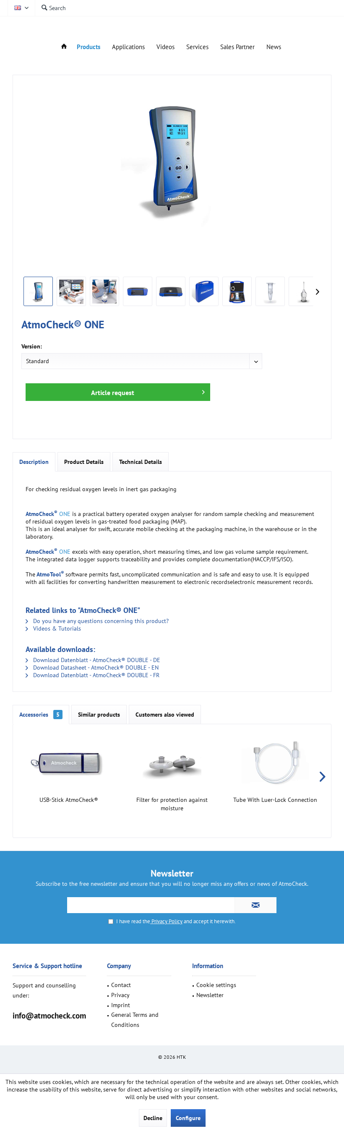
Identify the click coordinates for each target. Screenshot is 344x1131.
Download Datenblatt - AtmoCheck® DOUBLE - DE (95, 660)
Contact (121, 985)
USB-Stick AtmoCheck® (68, 800)
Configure (188, 1118)
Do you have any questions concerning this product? (100, 621)
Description (34, 462)
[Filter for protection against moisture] (172, 762)
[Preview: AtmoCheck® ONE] (38, 291)
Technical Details (140, 462)
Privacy (120, 995)
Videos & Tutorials (56, 628)
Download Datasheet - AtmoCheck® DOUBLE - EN (95, 667)
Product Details (84, 462)
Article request (112, 392)
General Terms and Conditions (135, 1020)
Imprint (120, 1005)
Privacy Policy (166, 921)
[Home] (64, 47)
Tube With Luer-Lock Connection (275, 800)
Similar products (99, 714)
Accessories (39, 714)
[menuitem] (53, 8)
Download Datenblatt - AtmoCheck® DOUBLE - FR (95, 675)
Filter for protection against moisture (172, 804)
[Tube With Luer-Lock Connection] (275, 762)
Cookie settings (216, 985)
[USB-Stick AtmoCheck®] (68, 762)
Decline (152, 1118)
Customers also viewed (165, 714)
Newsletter (210, 995)
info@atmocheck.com (49, 1016)
